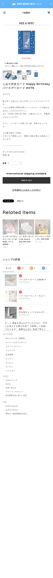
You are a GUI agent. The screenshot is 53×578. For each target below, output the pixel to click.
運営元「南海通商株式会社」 (17, 414)
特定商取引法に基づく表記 (16, 395)
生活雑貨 (9, 354)
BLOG (8, 384)
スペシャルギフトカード (16, 342)
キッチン (9, 359)
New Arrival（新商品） (16, 338)
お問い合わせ (11, 388)
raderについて (11, 380)
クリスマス (10, 371)
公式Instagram (12, 406)
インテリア (10, 350)
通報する (20, 201)
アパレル (9, 363)
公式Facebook (12, 410)
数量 (4, 163)
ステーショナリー (13, 346)
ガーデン (9, 367)
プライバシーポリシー (14, 392)
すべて (8, 268)
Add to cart (26, 180)
